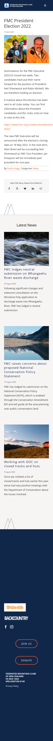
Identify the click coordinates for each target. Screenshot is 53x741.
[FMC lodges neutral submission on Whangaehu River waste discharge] (26, 233)
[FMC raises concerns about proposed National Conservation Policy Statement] (26, 327)
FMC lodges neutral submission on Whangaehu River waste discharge (25, 273)
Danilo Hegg (13, 168)
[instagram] (11, 626)
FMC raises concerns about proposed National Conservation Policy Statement (25, 369)
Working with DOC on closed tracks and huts (22, 464)
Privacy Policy (12, 686)
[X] (17, 188)
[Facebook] (9, 188)
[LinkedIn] (32, 188)
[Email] (40, 188)
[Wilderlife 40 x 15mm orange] (15, 604)
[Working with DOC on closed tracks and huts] (26, 426)
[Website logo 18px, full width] (18, 4)
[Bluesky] (25, 188)
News (36, 168)
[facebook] (5, 626)
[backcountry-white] (16, 615)
